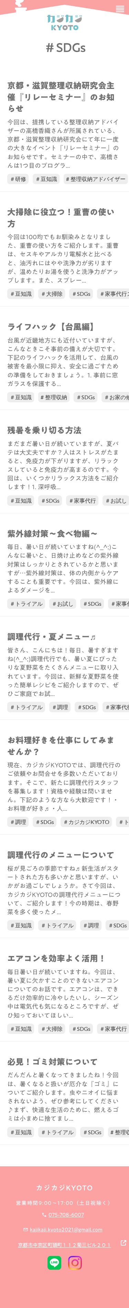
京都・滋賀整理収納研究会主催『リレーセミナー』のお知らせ (61, 97)
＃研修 (18, 178)
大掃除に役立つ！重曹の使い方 (61, 218)
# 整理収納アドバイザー (96, 178)
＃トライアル (26, 603)
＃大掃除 (52, 293)
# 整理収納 (54, 397)
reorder (120, 8)
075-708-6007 (66, 1214)
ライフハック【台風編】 (52, 327)
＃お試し (63, 603)
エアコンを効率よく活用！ (56, 959)
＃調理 (60, 707)
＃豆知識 (46, 178)
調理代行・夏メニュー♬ (52, 637)
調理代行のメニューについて (61, 855)
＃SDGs (81, 293)
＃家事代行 (82, 500)
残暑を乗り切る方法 (44, 430)
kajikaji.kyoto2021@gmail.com (66, 1229)
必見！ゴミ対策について (52, 1062)
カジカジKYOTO (64, 1187)
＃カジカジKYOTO (86, 821)
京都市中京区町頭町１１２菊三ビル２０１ (64, 1245)
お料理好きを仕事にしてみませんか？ (61, 746)
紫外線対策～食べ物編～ (52, 534)
